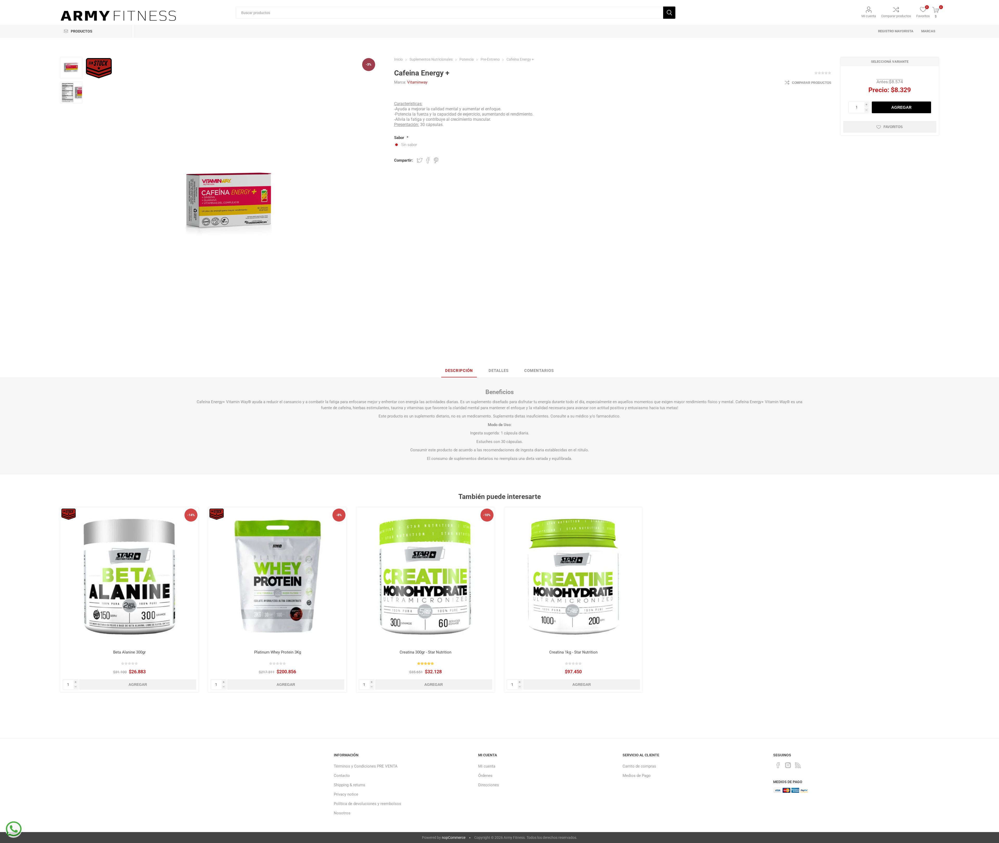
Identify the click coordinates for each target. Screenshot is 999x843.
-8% (339, 515)
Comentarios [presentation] (539, 370)
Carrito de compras (639, 766)
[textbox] (449, 13)
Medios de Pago (637, 775)
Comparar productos (896, 16)
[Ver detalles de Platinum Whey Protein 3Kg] (277, 576)
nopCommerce (453, 837)
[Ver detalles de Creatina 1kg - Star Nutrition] (573, 576)
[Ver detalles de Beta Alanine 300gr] (129, 576)
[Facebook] (778, 765)
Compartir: (403, 160)
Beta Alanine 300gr (129, 652)
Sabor (399, 137)
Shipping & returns (349, 785)
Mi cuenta (868, 16)
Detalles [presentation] (499, 370)
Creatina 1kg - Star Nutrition (573, 652)
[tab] (459, 370)
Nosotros (342, 813)
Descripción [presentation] (459, 370)
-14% (191, 515)
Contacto (342, 775)
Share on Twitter (419, 160)
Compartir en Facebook (428, 160)
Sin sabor (409, 144)
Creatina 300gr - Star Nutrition (425, 652)
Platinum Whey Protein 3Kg (277, 652)
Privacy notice (346, 794)
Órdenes (485, 775)
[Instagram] (788, 765)
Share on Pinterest (436, 160)
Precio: (878, 90)
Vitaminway (417, 82)
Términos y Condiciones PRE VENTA (366, 766)
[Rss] (798, 765)
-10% (487, 515)
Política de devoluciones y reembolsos (367, 803)
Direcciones (488, 785)
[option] (71, 67)
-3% (369, 64)
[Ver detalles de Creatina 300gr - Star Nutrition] (425, 576)
